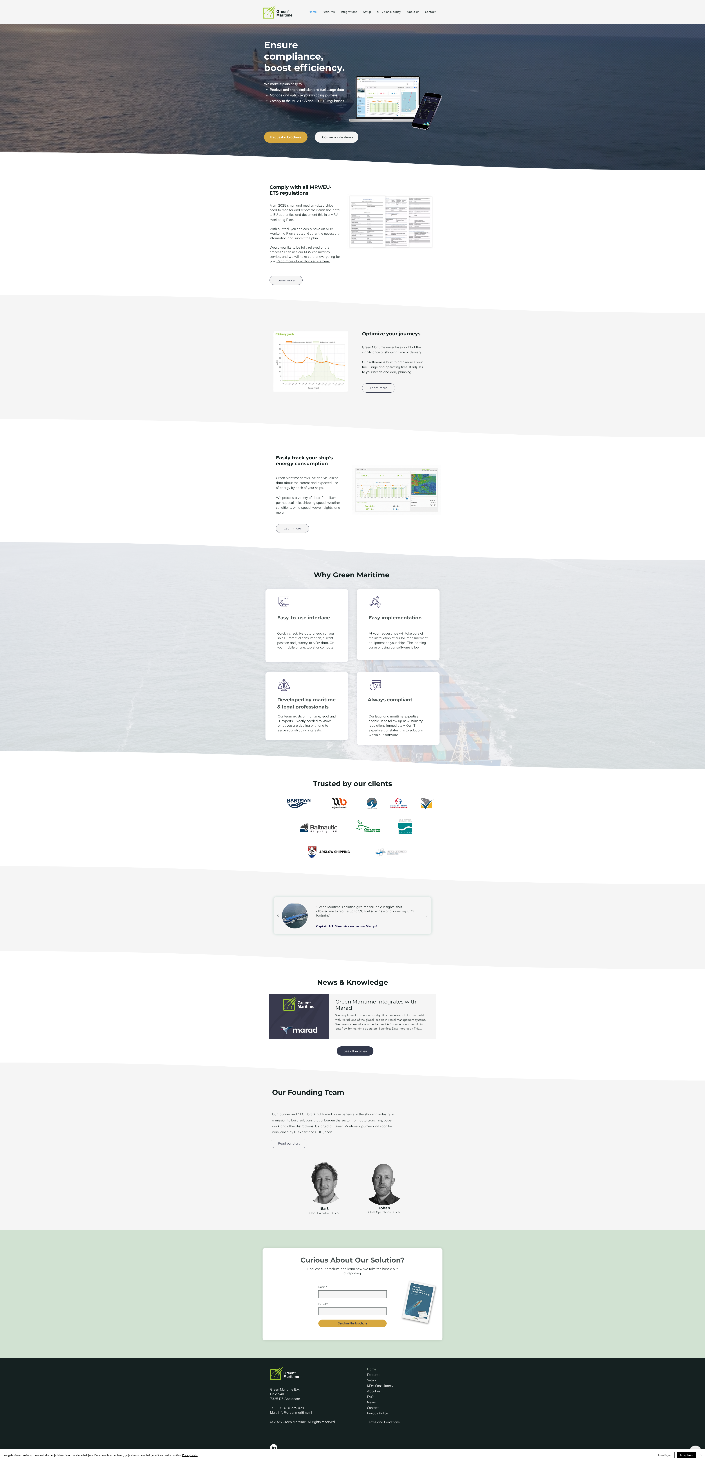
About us (374, 1391)
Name (322, 1287)
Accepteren (686, 1455)
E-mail (323, 1304)
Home (371, 1369)
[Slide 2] (353, 939)
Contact (373, 1408)
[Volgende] (427, 915)
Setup (371, 1380)
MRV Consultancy (380, 1386)
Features (373, 1375)
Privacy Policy (377, 1413)
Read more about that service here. (303, 261)
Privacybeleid (190, 1455)
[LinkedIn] (273, 1447)
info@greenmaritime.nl (295, 1412)
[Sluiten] (700, 1455)
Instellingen (664, 1455)
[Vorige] (278, 915)
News (371, 1402)
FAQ (370, 1397)
